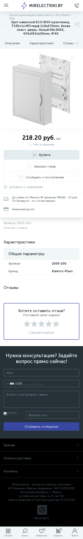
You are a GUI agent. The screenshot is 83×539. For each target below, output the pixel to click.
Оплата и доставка (17, 458)
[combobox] (13, 383)
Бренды (9, 445)
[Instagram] (42, 510)
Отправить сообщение (41, 426)
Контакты (11, 471)
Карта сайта (41, 518)
